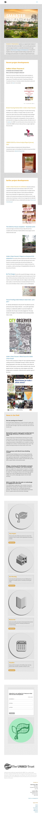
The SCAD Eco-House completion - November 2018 (20, 227)
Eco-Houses (35, 807)
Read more (11, 542)
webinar (9, 122)
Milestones (36, 810)
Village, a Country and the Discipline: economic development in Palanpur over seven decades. (19, 466)
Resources (36, 809)
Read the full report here (19, 151)
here (13, 83)
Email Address (11, 698)
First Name (11, 703)
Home (36, 804)
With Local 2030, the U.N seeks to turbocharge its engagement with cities (19, 482)
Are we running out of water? (14, 420)
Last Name (11, 707)
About (36, 806)
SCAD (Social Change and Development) (19, 49)
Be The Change (10, 274)
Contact (36, 811)
